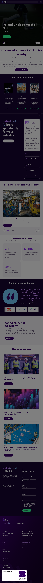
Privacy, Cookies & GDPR (7, 578)
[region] (14, 575)
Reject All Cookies (22, 576)
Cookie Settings (22, 578)
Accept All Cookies (22, 572)
